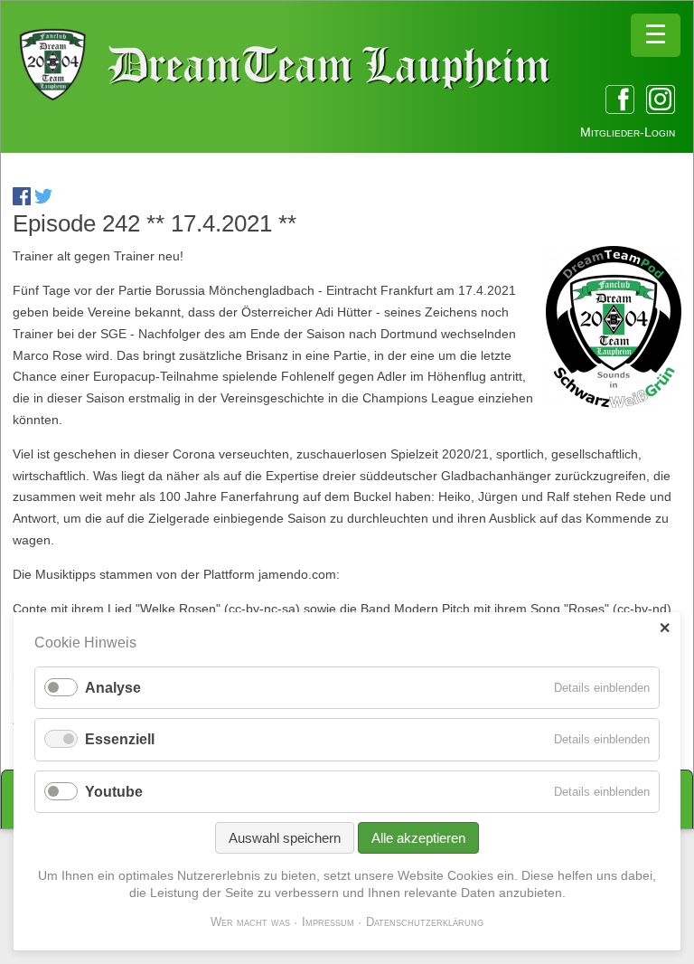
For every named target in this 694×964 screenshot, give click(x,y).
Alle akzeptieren (418, 838)
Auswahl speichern (285, 838)
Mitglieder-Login (627, 132)
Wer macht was (250, 922)
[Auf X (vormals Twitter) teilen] (43, 201)
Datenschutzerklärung (424, 922)
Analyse (113, 687)
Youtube (114, 791)
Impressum (328, 922)
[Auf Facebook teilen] (22, 201)
